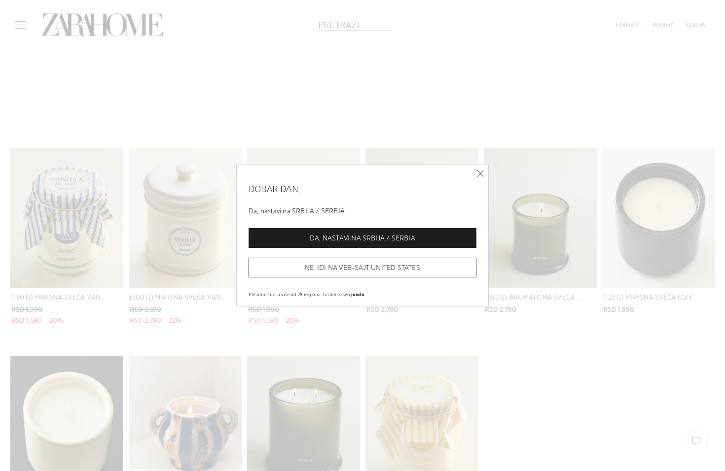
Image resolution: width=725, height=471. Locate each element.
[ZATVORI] (480, 173)
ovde (358, 294)
